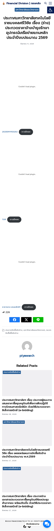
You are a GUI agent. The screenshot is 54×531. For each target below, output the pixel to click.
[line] (29, 526)
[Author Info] (27, 350)
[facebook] (24, 526)
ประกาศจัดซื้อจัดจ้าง (13, 330)
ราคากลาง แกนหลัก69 (11, 307)
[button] (50, 10)
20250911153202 (10, 131)
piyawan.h (27, 355)
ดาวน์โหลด (25, 131)
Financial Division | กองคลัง (24, 3)
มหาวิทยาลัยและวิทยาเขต (27, 9)
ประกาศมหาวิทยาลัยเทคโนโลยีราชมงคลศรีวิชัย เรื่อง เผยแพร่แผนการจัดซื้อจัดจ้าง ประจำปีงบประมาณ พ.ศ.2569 (26, 453)
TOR (4, 219)
